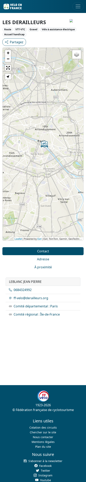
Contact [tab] (43, 251)
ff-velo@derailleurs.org (31, 298)
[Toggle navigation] (78, 6)
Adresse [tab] (43, 259)
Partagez (16, 42)
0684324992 (23, 290)
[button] (44, 144)
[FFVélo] (43, 396)
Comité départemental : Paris (36, 306)
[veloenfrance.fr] (12, 6)
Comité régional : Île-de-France (37, 314)
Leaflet (18, 238)
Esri (39, 238)
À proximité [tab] (43, 267)
